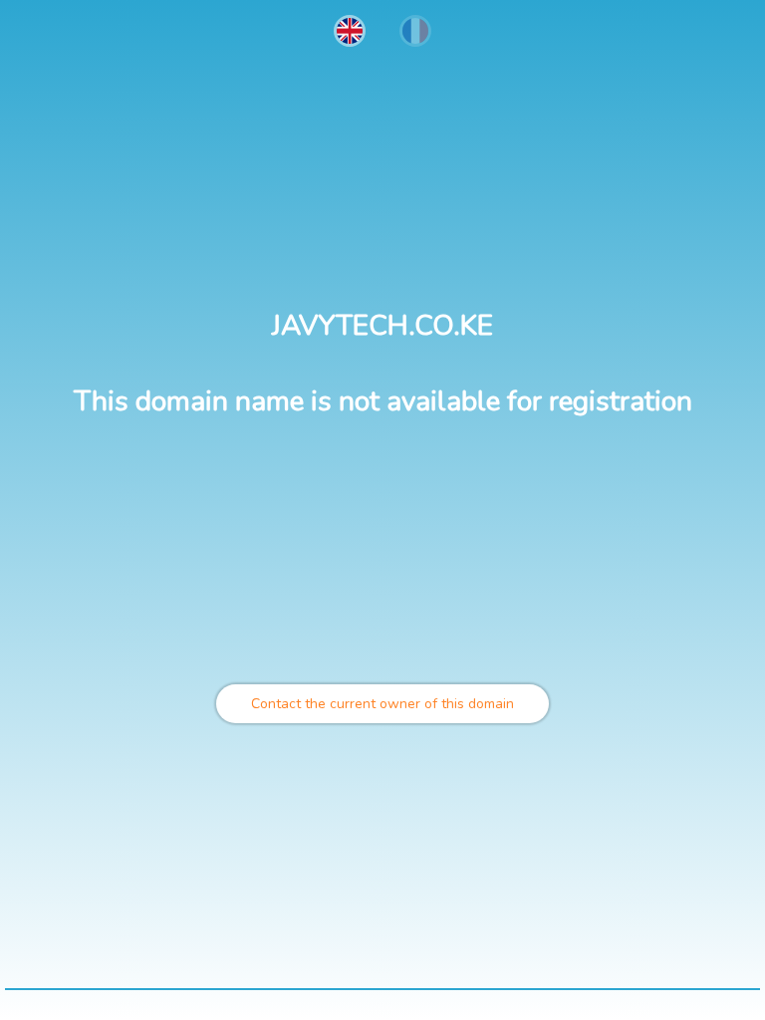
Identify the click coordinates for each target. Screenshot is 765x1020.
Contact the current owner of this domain (382, 703)
